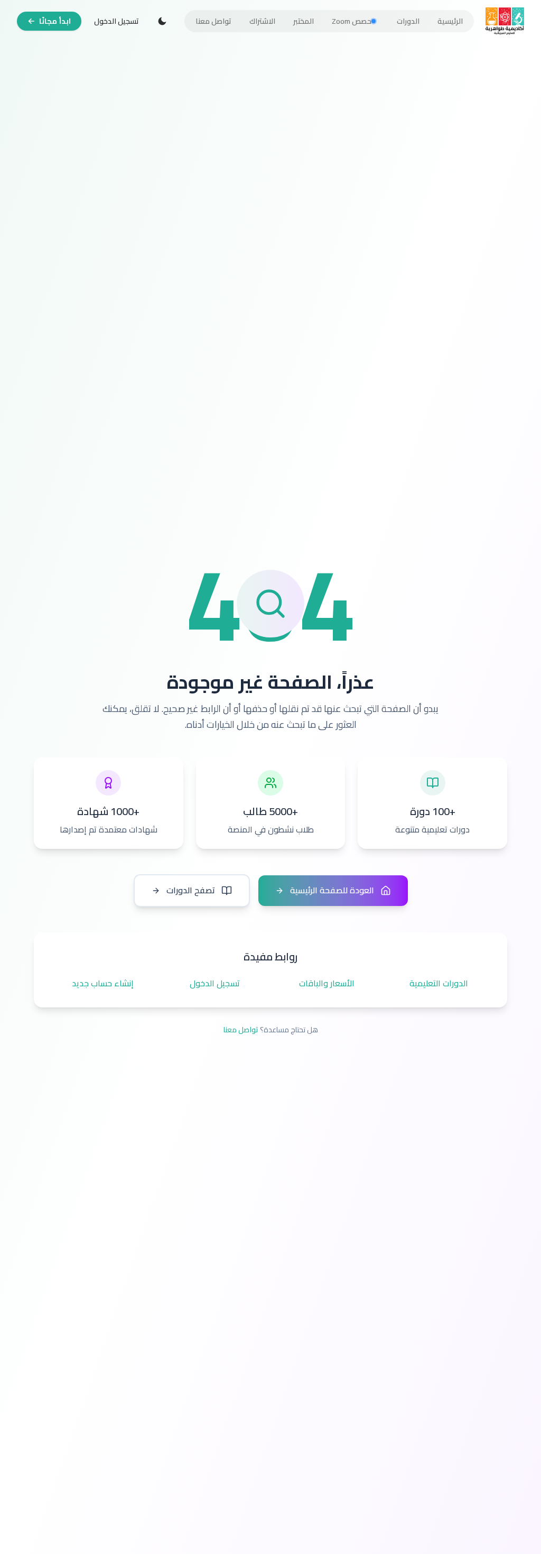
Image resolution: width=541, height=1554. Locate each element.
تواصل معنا (240, 1030)
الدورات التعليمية (438, 984)
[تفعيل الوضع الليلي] (162, 21)
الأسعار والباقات (327, 984)
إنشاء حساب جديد (103, 984)
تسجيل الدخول (116, 21)
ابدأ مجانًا (55, 21)
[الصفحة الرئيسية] (505, 21)
